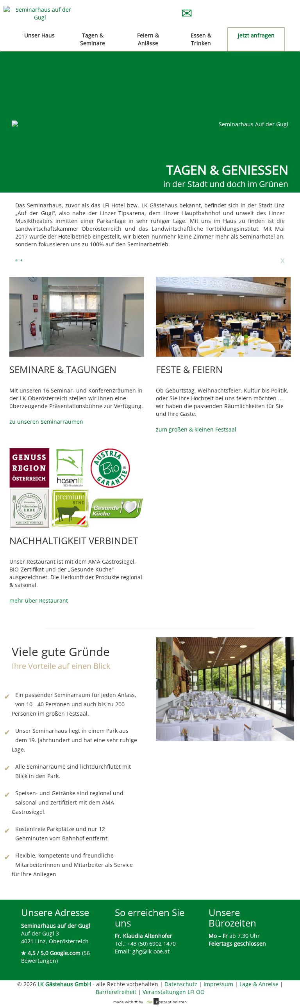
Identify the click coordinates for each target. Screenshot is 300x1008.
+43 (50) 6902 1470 (151, 943)
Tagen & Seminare (92, 39)
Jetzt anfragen (256, 35)
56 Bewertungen (55, 956)
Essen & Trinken (201, 39)
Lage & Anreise (259, 984)
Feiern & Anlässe (148, 39)
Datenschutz (180, 984)
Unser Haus (39, 35)
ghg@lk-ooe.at (151, 951)
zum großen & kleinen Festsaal (196, 429)
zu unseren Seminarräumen (46, 421)
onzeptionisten (166, 1001)
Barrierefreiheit (116, 992)
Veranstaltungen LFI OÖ (174, 992)
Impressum (218, 984)
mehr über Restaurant (38, 600)
